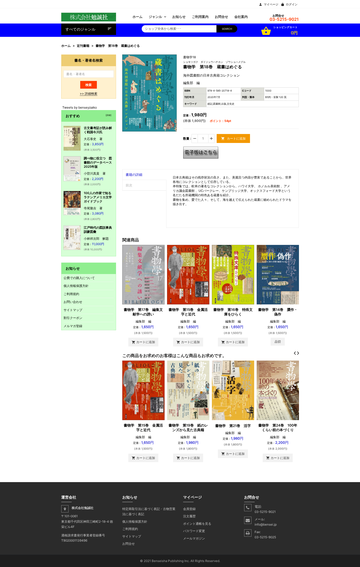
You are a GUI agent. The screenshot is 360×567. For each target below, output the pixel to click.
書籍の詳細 (134, 174)
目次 (129, 185)
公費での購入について (79, 278)
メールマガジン (194, 538)
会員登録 (189, 509)
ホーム (66, 46)
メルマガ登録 (73, 326)
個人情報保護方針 (76, 286)
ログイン (292, 4)
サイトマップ (73, 310)
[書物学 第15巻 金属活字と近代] (188, 274)
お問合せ (128, 544)
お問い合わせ (73, 302)
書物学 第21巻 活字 (233, 426)
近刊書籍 (83, 46)
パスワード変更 (194, 531)
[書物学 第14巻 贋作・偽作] (278, 274)
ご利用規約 (71, 294)
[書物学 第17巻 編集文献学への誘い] (143, 274)
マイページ (271, 4)
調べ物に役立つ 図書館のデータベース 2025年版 (99, 162)
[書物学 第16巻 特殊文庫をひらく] (233, 274)
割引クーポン (73, 318)
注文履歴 (189, 516)
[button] (173, 58)
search (227, 28)
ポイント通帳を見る (197, 524)
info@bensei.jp (266, 524)
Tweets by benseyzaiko (79, 107)
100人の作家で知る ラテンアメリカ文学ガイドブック (99, 197)
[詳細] (107, 115)
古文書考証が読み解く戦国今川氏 (98, 130)
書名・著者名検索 (88, 60)
